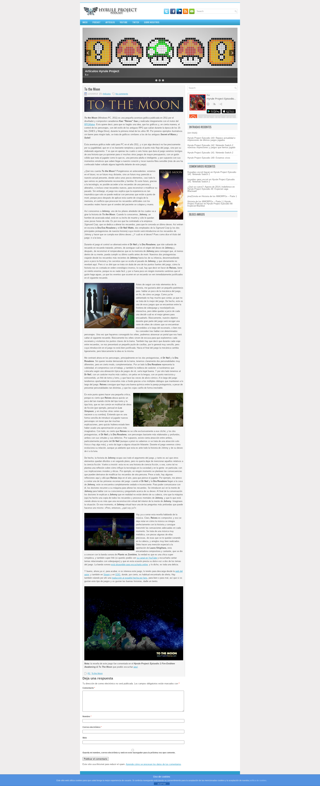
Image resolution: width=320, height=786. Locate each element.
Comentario (88, 688)
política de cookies (258, 780)
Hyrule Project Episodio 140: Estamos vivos (209, 158)
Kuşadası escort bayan (199, 172)
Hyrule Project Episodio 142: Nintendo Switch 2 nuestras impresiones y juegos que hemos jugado (211, 146)
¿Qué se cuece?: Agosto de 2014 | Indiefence (210, 187)
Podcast (96, 22)
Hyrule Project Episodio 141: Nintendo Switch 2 (210, 152)
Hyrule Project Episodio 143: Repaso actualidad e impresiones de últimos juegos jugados (211, 139)
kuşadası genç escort (198, 179)
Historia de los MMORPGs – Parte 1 (219, 196)
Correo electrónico (92, 727)
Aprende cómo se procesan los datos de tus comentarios (153, 764)
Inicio (85, 22)
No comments (122, 94)
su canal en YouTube (147, 558)
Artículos (110, 22)
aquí (136, 667)
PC (89, 673)
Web (84, 738)
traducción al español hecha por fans (129, 578)
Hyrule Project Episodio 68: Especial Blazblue (210, 204)
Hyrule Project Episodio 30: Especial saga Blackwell (208, 190)
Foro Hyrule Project (99, 71)
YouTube (123, 22)
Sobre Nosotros (151, 22)
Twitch (135, 22)
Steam (107, 574)
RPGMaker (89, 124)
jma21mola (193, 196)
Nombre (87, 716)
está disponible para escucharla (129, 564)
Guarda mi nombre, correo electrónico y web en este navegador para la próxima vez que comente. (128, 752)
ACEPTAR (162, 784)
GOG (117, 574)
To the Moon (97, 673)
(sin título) (192, 133)
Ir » (86, 74)
